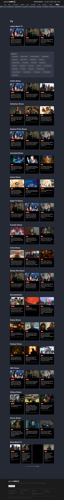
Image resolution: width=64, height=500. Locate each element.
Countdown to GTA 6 (18, 6)
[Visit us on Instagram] (40, 1)
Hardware (22, 4)
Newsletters (44, 4)
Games (9, 4)
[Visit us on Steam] (42, 1)
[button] (58, 2)
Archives (37, 466)
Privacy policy (34, 490)
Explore (50, 4)
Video (39, 4)
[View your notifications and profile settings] (55, 2)
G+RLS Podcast (39, 6)
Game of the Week (32, 6)
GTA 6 (5, 6)
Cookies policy (46, 490)
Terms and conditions (12, 490)
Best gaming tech (52, 6)
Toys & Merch (33, 4)
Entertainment (15, 4)
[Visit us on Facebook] (39, 1)
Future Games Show (10, 6)
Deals (27, 4)
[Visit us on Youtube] (37, 1)
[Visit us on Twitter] (34, 1)
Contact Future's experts (24, 490)
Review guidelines (11, 493)
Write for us (22, 493)
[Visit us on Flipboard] (36, 1)
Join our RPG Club (45, 6)
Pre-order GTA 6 (25, 6)
